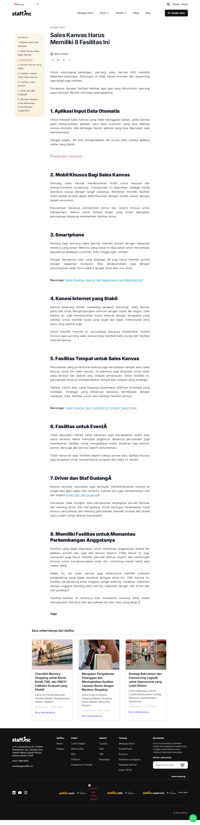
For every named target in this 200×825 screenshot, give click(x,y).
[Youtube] (20, 792)
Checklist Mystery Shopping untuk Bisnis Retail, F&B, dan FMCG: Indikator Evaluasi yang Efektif (51, 681)
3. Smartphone (25, 60)
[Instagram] (26, 792)
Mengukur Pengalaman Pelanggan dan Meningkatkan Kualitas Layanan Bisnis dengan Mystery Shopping (98, 681)
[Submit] (183, 765)
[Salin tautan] (69, 60)
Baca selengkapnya (45, 712)
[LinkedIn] (58, 60)
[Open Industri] (125, 13)
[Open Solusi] (108, 13)
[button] (26, 4)
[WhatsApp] (52, 60)
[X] (63, 60)
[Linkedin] (14, 792)
